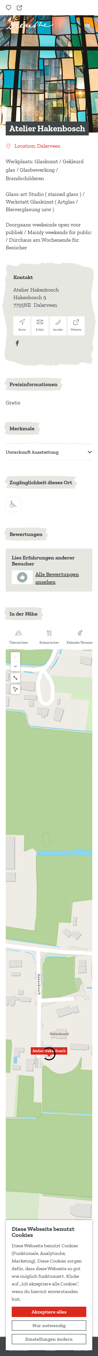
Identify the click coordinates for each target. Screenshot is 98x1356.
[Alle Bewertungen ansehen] (22, 577)
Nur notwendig (49, 1325)
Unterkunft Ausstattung (32, 452)
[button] (49, 1054)
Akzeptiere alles (49, 1312)
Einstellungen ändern (49, 1339)
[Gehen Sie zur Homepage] (29, 24)
